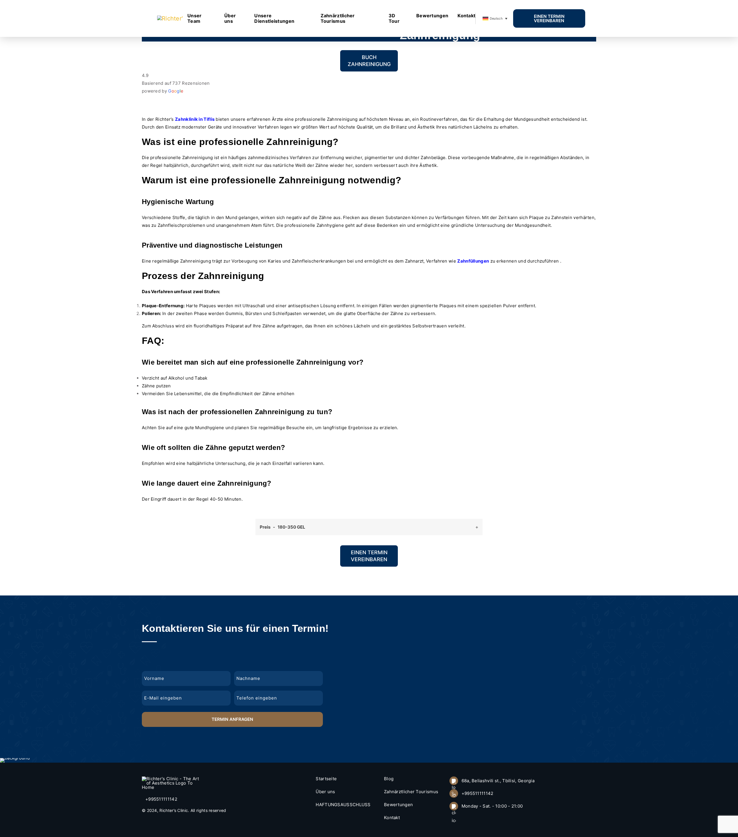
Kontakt (466, 15)
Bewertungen (432, 15)
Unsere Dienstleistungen (274, 18)
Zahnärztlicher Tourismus (338, 18)
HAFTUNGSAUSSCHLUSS (343, 804)
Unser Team (194, 18)
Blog (389, 778)
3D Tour (394, 18)
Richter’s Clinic (173, 810)
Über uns (230, 18)
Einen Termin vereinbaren (549, 18)
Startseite (326, 778)
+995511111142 (161, 799)
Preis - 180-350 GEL (282, 527)
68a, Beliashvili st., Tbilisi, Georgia (498, 780)
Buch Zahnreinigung (369, 60)
